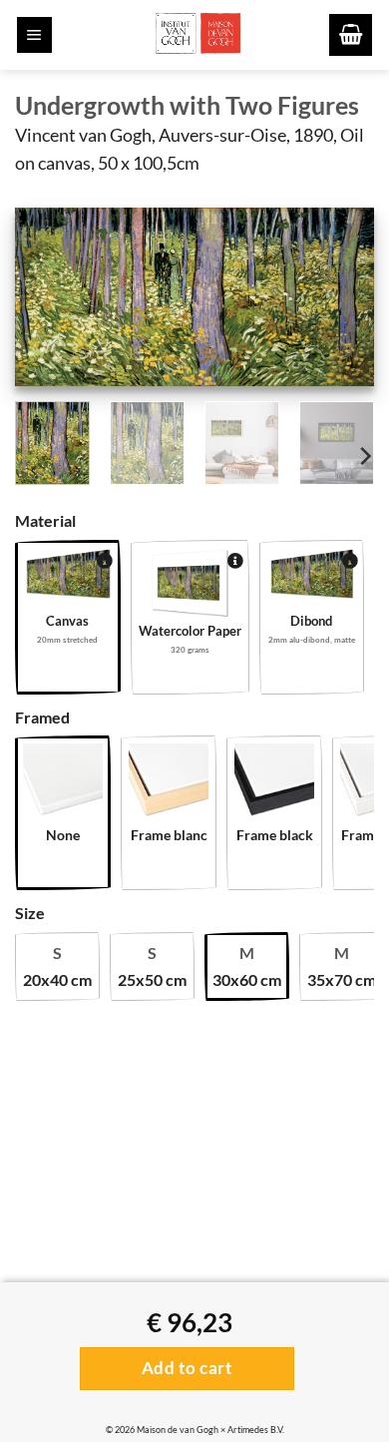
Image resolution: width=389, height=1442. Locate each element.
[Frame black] (274, 783)
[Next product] (35, 472)
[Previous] (47, 300)
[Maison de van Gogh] (197, 35)
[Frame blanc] (168, 783)
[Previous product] (77, 472)
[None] (63, 783)
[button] (34, 35)
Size (30, 912)
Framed (42, 717)
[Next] (342, 300)
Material (45, 520)
